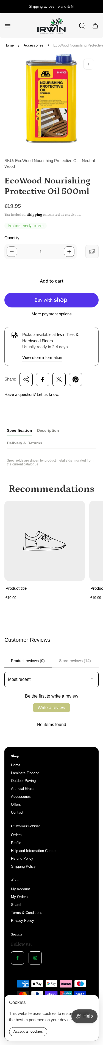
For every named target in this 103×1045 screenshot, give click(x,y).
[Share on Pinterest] (75, 379)
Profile (16, 843)
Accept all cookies (28, 1031)
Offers (16, 804)
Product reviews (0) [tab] (28, 660)
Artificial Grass (23, 789)
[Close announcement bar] (95, 6)
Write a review (51, 707)
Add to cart (51, 281)
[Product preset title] (44, 541)
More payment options (52, 314)
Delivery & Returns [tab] (25, 443)
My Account (20, 889)
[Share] (26, 379)
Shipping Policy (23, 866)
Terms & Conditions (26, 913)
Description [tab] (48, 430)
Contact (17, 812)
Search (16, 905)
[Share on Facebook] (42, 379)
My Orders (19, 897)
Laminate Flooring (25, 773)
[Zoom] (88, 64)
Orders (16, 835)
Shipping (34, 215)
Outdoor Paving (23, 781)
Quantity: (12, 237)
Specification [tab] (19, 430)
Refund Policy (22, 858)
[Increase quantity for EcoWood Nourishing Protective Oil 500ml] (69, 251)
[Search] (82, 26)
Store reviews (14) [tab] (75, 660)
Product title (16, 588)
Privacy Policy (22, 921)
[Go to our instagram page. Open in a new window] (35, 958)
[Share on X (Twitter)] (59, 379)
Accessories (33, 45)
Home (9, 45)
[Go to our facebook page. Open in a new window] (17, 958)
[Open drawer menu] (7, 25)
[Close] (91, 1003)
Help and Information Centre (33, 851)
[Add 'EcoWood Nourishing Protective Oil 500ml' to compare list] (92, 251)
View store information (42, 357)
